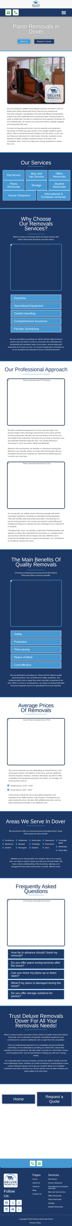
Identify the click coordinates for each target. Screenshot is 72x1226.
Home (35, 1179)
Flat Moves (14, 175)
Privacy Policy (35, 1223)
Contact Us (37, 1194)
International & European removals (53, 195)
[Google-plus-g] (19, 1209)
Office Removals (59, 175)
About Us (36, 1183)
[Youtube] (12, 1209)
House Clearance (19, 195)
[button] (63, 12)
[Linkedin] (6, 1209)
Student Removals (59, 185)
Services (36, 1186)
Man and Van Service (36, 175)
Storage (36, 185)
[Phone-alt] (16, 12)
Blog (34, 1190)
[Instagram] (19, 1202)
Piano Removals (13, 185)
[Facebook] (6, 1202)
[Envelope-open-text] (8, 12)
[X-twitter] (12, 1202)
